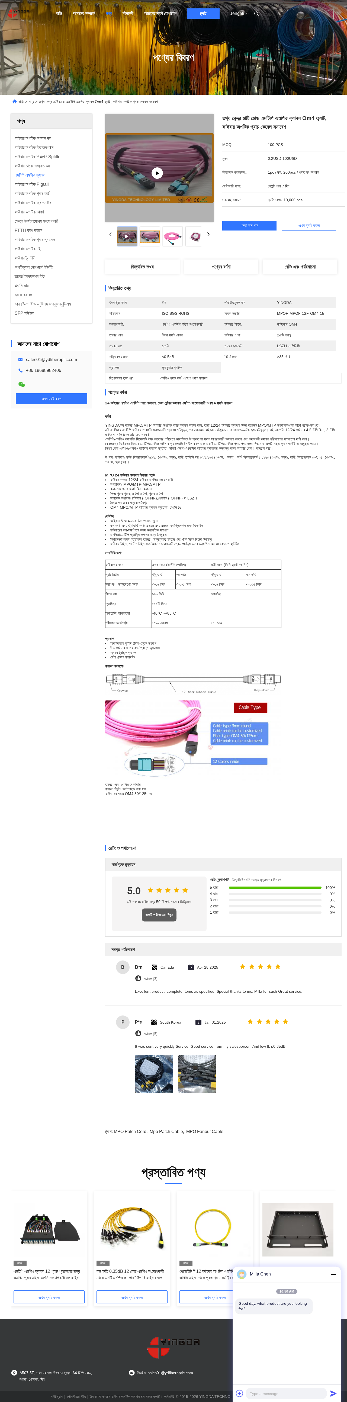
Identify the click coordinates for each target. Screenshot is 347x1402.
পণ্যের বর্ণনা (221, 267)
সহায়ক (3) (151, 979)
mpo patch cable (166, 1131)
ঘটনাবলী (128, 13)
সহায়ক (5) (151, 1034)
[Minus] (333, 1274)
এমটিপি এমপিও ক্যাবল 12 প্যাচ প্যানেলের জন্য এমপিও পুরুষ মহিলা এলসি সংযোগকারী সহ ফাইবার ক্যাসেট (47, 1275)
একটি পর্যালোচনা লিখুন (159, 915)
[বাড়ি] (18, 13)
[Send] (333, 1393)
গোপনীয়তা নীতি (76, 1396)
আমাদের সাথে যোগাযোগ (160, 13)
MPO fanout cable (204, 1131)
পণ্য (109, 13)
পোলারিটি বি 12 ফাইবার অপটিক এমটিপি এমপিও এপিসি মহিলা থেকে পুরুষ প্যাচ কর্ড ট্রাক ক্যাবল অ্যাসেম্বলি (212, 1275)
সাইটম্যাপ (56, 1396)
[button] (20, 1242)
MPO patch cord (130, 1131)
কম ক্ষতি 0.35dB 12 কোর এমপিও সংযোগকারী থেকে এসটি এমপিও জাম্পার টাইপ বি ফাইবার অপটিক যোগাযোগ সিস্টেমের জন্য (132, 1275)
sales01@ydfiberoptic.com (51, 359)
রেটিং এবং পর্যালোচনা (300, 267)
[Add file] (239, 1393)
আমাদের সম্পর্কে (84, 13)
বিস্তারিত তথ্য (142, 267)
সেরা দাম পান (249, 225)
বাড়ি (59, 13)
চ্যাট (203, 13)
